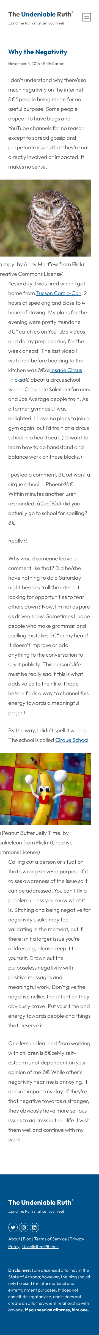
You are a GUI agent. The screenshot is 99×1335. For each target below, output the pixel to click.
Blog (27, 1239)
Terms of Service (50, 1239)
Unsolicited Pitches (40, 1246)
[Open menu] (86, 17)
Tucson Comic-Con (58, 293)
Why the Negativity (37, 52)
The (14, 14)
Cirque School (71, 739)
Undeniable (38, 14)
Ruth (64, 14)
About (14, 1239)
